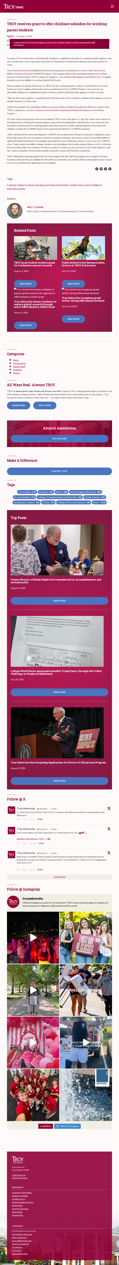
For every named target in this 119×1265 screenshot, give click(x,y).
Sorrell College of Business (85, 492)
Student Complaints (20, 1196)
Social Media (17, 1212)
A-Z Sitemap (17, 1247)
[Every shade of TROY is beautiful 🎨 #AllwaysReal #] (86, 1095)
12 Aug (53, 829)
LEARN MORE (18, 405)
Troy (61, 77)
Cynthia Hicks (76, 185)
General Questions (20, 1178)
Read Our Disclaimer (20, 1244)
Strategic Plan (17, 1215)
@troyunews (42, 808)
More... (99, 502)
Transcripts (16, 1250)
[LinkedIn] (110, 169)
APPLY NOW (45, 405)
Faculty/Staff (19, 366)
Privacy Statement (19, 1237)
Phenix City (94, 77)
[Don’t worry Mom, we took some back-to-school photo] (86, 938)
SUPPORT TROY (59, 471)
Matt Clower (35, 207)
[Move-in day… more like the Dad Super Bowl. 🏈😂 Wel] (86, 1043)
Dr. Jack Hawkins (24, 497)
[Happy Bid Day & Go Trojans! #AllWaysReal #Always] (33, 1043)
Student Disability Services (23, 1202)
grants (22, 188)
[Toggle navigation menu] (112, 6)
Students (17, 369)
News (10, 36)
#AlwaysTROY (37, 839)
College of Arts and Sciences (73, 502)
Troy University (26, 808)
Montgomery (78, 77)
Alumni (16, 373)
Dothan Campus (94, 497)
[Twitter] (101, 169)
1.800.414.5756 (18, 1175)
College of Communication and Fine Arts (60, 497)
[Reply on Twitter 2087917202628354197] (19, 819)
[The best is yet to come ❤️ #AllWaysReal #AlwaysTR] (86, 990)
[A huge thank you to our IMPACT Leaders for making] (33, 1095)
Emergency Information (22, 1192)
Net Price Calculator (20, 1209)
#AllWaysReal (23, 839)
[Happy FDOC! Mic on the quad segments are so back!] (33, 990)
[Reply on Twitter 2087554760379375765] (19, 870)
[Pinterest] (105, 169)
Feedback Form (18, 1199)
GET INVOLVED (59, 438)
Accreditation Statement (22, 1234)
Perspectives (19, 363)
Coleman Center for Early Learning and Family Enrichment (62, 110)
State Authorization (20, 1254)
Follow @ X (16, 799)
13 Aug (53, 808)
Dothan (67, 77)
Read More (26, 283)
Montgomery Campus (26, 502)
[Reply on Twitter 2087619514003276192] (19, 843)
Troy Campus (27, 492)
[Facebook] (97, 169)
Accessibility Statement (21, 1241)
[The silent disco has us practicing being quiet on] (33, 938)
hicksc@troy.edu (96, 159)
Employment (17, 1205)
